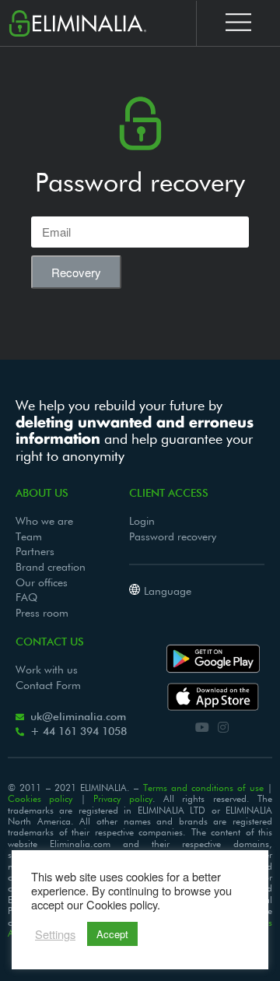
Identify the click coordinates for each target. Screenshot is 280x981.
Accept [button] (112, 933)
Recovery (76, 272)
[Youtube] (201, 726)
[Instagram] (223, 726)
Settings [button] (55, 934)
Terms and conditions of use (203, 788)
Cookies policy (40, 799)
